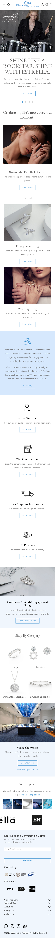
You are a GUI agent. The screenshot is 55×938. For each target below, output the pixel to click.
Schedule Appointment (27, 770)
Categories (9, 911)
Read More (27, 94)
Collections (9, 914)
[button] (22, 102)
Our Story (27, 386)
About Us (8, 907)
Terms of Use (10, 903)
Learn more (27, 430)
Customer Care (11, 900)
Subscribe (27, 861)
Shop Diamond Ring (27, 621)
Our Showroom (27, 763)
